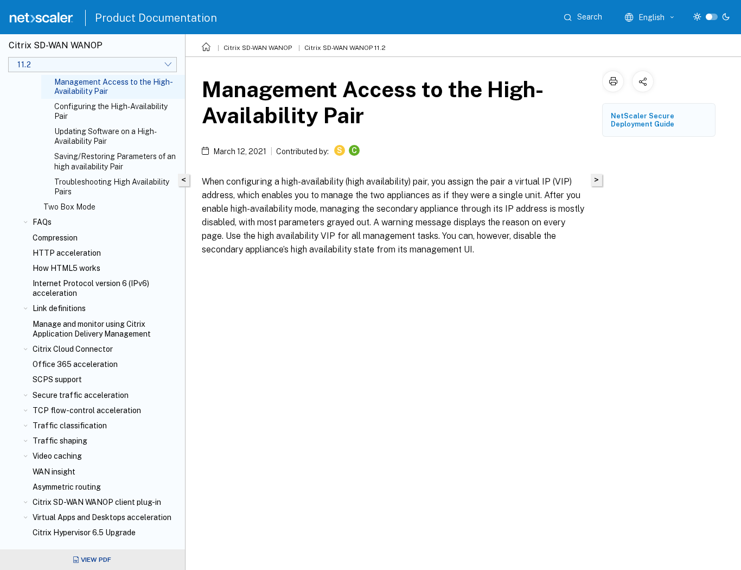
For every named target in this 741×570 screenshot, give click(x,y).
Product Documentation (156, 17)
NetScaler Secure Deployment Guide (642, 120)
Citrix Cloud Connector (73, 349)
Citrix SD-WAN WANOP (257, 48)
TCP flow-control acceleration (87, 410)
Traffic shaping (60, 440)
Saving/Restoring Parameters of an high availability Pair (115, 161)
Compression (55, 237)
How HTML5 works (66, 268)
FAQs (42, 222)
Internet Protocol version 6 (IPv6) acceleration (91, 288)
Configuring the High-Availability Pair (111, 111)
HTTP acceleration (67, 253)
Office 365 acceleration (75, 364)
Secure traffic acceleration (81, 395)
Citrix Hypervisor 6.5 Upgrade (84, 532)
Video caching (57, 456)
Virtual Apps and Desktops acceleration (102, 517)
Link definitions (59, 308)
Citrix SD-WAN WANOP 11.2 (345, 48)
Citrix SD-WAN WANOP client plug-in (97, 502)
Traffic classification (70, 425)
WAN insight (54, 471)
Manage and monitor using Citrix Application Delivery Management (92, 329)
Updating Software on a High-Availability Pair (105, 136)
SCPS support (57, 379)
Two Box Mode (69, 206)
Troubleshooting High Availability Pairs (111, 187)
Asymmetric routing (67, 487)
